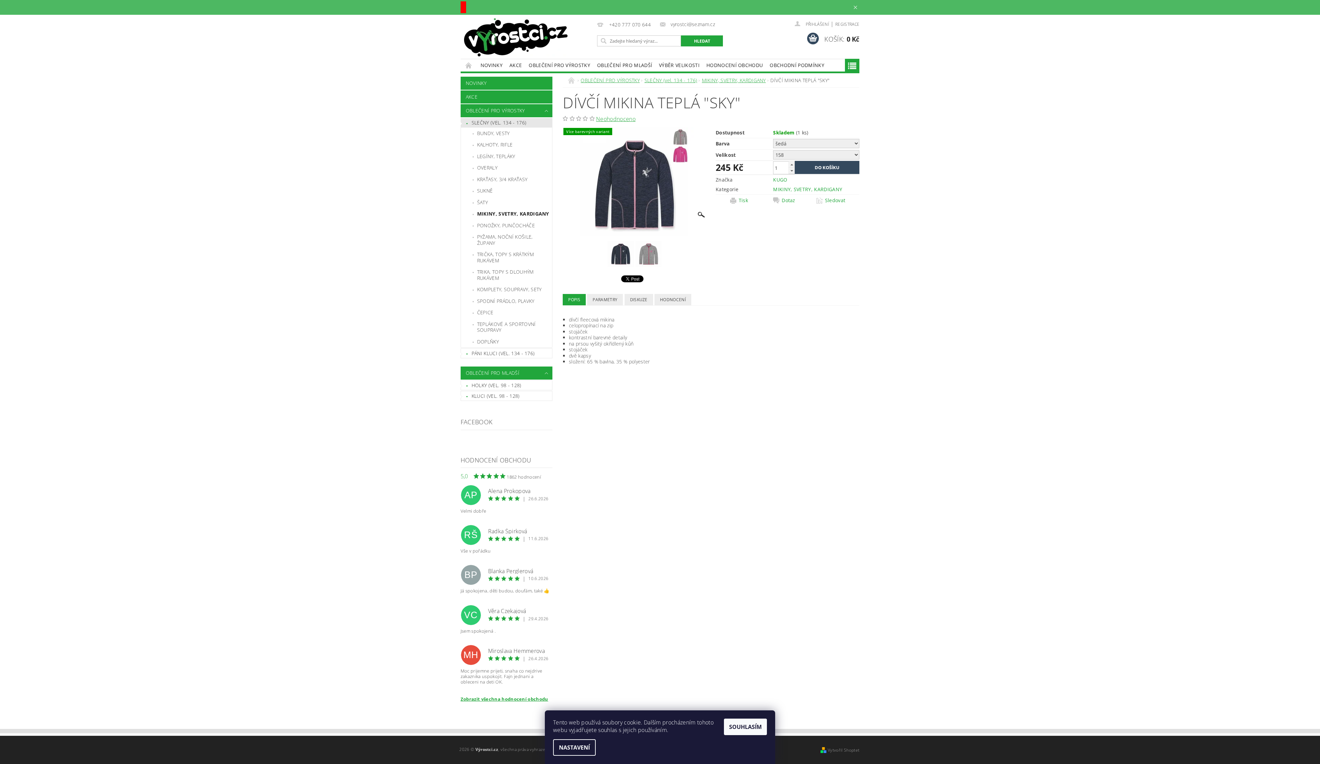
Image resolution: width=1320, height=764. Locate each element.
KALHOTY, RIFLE (495, 144)
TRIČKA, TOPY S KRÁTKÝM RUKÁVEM (505, 257)
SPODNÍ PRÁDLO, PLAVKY (506, 301)
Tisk (743, 200)
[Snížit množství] (792, 170)
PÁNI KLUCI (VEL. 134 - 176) (503, 353)
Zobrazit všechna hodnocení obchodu (504, 699)
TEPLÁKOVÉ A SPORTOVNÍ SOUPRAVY (506, 327)
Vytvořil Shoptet (843, 750)
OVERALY (487, 167)
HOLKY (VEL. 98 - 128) (496, 385)
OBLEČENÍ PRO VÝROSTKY (559, 65)
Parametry (605, 300)
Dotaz (788, 200)
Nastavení (574, 747)
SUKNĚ (485, 190)
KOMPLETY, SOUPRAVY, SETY (509, 289)
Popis (574, 300)
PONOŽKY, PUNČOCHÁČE (506, 225)
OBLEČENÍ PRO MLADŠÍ (624, 65)
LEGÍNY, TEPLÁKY (496, 156)
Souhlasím (745, 727)
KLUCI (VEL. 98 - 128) (496, 396)
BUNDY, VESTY (493, 133)
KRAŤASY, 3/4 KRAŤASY (502, 179)
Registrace (847, 24)
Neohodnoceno (616, 119)
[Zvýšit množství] (792, 164)
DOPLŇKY (488, 341)
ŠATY (482, 202)
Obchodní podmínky (797, 65)
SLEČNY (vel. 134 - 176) (499, 122)
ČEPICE (485, 312)
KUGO (780, 179)
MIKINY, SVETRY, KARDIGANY (513, 213)
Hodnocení (673, 300)
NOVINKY (492, 65)
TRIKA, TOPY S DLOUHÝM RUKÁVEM (505, 275)
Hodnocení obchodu (734, 65)
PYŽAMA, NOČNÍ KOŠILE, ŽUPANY (505, 239)
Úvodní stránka (469, 65)
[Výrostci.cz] (516, 37)
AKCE (515, 65)
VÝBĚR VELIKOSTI (679, 65)
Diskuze (639, 300)
